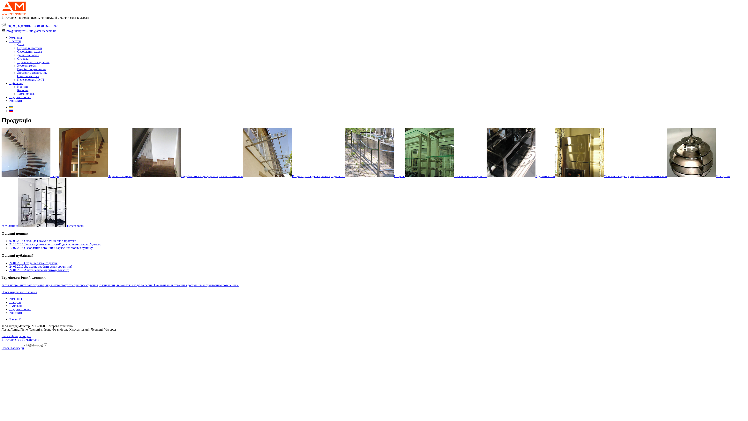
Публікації (16, 83)
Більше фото (10, 336)
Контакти (15, 100)
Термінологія (25, 93)
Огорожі (22, 58)
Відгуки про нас (20, 97)
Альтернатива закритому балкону (39, 270)
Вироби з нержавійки (31, 69)
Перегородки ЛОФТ (30, 79)
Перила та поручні (29, 48)
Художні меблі (26, 65)
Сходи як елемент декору (33, 263)
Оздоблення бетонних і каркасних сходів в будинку (51, 247)
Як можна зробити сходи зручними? (40, 266)
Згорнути (25, 336)
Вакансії (14, 319)
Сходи (21, 44)
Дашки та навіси (28, 55)
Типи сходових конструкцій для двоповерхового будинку (55, 244)
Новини (22, 86)
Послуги (15, 41)
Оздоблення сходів (29, 51)
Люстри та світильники (33, 72)
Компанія (15, 37)
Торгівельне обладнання (33, 62)
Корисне (22, 90)
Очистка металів (28, 76)
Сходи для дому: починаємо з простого (42, 240)
